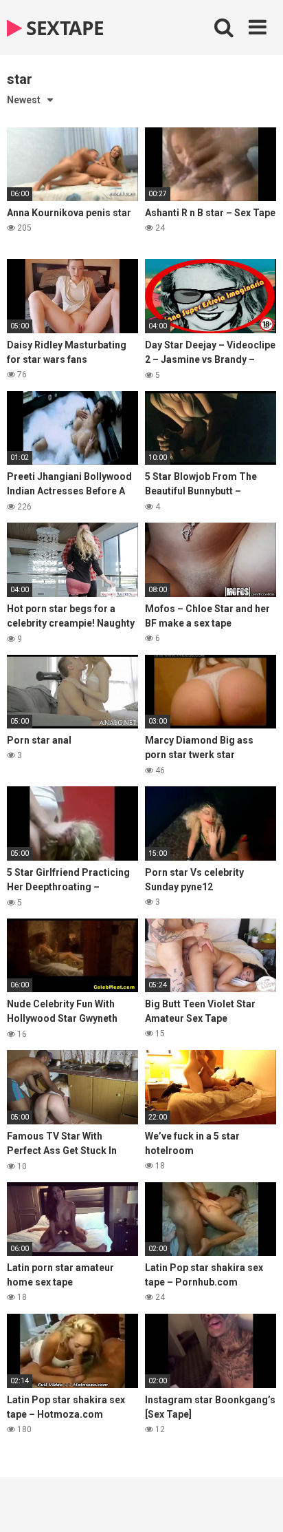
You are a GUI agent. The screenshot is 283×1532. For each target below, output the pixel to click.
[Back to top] (257, 1504)
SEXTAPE (63, 27)
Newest (24, 99)
